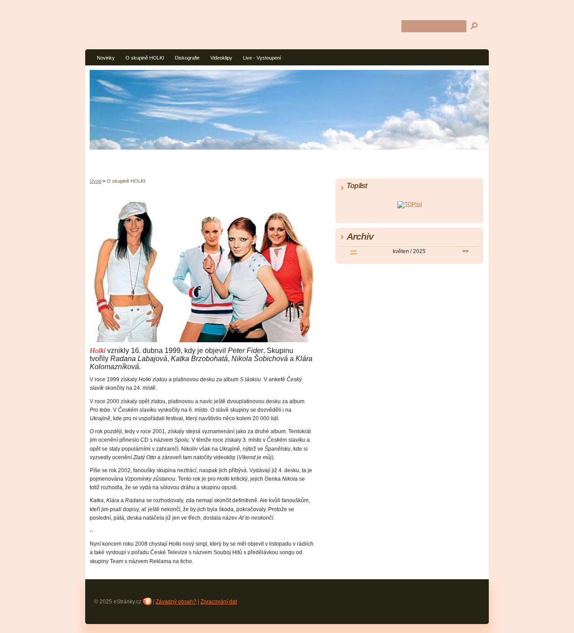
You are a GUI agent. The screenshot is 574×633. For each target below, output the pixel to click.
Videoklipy (221, 57)
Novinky (106, 57)
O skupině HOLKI (145, 57)
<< (353, 251)
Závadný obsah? (176, 602)
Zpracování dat (218, 602)
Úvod (95, 181)
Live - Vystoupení (262, 57)
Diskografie (187, 57)
